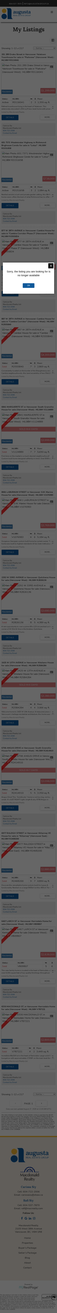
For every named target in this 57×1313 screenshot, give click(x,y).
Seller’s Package (27, 1252)
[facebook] (22, 1218)
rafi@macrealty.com (32, 1208)
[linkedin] (30, 1218)
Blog (27, 1257)
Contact (27, 1267)
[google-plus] (26, 1218)
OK (28, 285)
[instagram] (35, 1218)
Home (27, 1238)
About (27, 1262)
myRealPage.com (28, 1288)
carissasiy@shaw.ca (32, 1195)
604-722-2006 (9, 130)
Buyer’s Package (27, 1248)
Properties (27, 1243)
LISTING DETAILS (10, 117)
